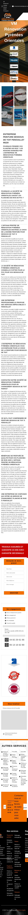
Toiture (16, 841)
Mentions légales (21, 910)
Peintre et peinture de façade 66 (9, 873)
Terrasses (17, 892)
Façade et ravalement (10, 866)
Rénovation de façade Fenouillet (6, 780)
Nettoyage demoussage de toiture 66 (18, 864)
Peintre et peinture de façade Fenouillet (15, 780)
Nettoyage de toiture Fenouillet (23, 772)
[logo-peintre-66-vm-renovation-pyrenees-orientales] (8, 17)
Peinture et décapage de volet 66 (18, 886)
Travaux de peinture (10, 836)
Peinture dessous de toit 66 (17, 857)
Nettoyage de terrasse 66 (17, 897)
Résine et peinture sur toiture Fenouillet (5, 754)
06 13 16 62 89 (16, 645)
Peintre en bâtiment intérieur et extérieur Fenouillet (5, 761)
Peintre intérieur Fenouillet (14, 762)
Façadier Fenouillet (14, 774)
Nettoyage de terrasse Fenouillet (6, 769)
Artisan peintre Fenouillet (14, 756)
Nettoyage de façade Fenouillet (5, 775)
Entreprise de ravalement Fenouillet (15, 768)
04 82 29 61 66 (16, 640)
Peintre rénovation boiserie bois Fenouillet (23, 757)
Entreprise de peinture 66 (9, 842)
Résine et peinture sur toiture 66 (18, 846)
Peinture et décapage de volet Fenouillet (23, 765)
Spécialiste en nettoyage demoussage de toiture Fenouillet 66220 (24, 780)
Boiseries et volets (18, 871)
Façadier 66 (10, 877)
